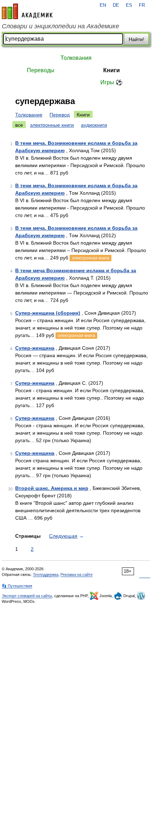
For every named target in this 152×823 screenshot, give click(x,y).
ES (129, 5)
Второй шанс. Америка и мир (51, 488)
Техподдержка (45, 574)
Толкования (76, 58)
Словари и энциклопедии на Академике (60, 26)
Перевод (59, 115)
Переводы (40, 70)
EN (103, 5)
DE (116, 5)
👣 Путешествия (17, 586)
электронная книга (90, 258)
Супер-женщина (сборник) (47, 313)
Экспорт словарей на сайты (27, 596)
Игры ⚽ (111, 82)
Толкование (28, 115)
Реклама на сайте (76, 574)
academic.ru (27, 11)
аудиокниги (94, 125)
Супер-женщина (34, 348)
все (19, 125)
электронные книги (52, 125)
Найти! (136, 39)
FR (142, 5)
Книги (111, 70)
